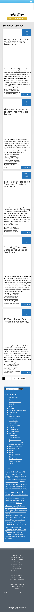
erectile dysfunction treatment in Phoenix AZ (11, 160)
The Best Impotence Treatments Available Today (16, 112)
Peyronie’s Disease (17, 575)
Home (17, 553)
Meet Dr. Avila (17, 555)
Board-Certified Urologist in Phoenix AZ (15, 476)
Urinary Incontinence (15, 446)
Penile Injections (15, 164)
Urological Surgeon (15, 448)
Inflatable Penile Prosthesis (17, 410)
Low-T (14, 495)
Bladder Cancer (13, 398)
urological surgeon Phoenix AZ (21, 517)
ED (9, 479)
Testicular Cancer (14, 438)
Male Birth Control (14, 417)
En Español (17, 582)
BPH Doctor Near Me (14, 228)
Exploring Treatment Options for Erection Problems (16, 250)
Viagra (11, 463)
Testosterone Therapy (16, 442)
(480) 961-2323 (17, 15)
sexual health (18, 515)
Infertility (11, 408)
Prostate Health (14, 431)
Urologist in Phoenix (20, 520)
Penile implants (7, 164)
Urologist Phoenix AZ (13, 527)
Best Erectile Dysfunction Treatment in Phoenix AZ (11, 157)
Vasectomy (10, 534)
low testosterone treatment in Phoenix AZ (14, 496)
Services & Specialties (17, 559)
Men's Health (13, 423)
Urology (11, 452)
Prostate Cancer (14, 429)
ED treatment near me (16, 479)
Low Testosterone (22, 495)
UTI (10, 457)
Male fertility (13, 419)
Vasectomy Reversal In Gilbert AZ (10, 369)
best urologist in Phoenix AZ (15, 472)
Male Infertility (13, 421)
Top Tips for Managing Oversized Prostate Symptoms (17, 184)
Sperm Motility (13, 436)
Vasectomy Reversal (14, 363)
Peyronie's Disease (14, 425)
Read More (26, 95)
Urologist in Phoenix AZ (13, 522)
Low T (11, 414)
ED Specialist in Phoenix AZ (12, 92)
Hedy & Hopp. (20, 609)
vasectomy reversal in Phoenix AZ (11, 370)
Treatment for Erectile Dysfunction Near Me (11, 301)
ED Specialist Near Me (12, 92)
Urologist (12, 450)
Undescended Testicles (16, 444)
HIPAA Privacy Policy (17, 586)
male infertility (11, 503)
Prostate (11, 427)
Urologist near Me (8, 365)
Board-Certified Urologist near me (14, 478)
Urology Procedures (15, 455)
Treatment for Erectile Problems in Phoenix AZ (11, 303)
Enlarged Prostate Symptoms (10, 230)
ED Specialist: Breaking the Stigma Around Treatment (17, 42)
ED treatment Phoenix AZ (11, 297)
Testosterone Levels (15, 440)
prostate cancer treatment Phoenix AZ (19, 513)
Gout (10, 406)
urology (8, 530)
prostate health (10, 515)
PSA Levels (12, 433)
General (11, 404)
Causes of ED (13, 89)
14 (14, 378)
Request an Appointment (17, 18)
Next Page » (21, 378)
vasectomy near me (19, 534)
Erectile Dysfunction (14, 88)
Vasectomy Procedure (15, 459)
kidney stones (13, 412)
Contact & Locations (17, 557)
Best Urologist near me (15, 474)
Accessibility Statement (17, 584)
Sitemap (17, 588)
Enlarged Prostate (8, 230)
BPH (11, 223)
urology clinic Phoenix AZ (15, 532)
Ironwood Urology (14, 95)
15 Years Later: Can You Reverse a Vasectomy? (17, 320)
